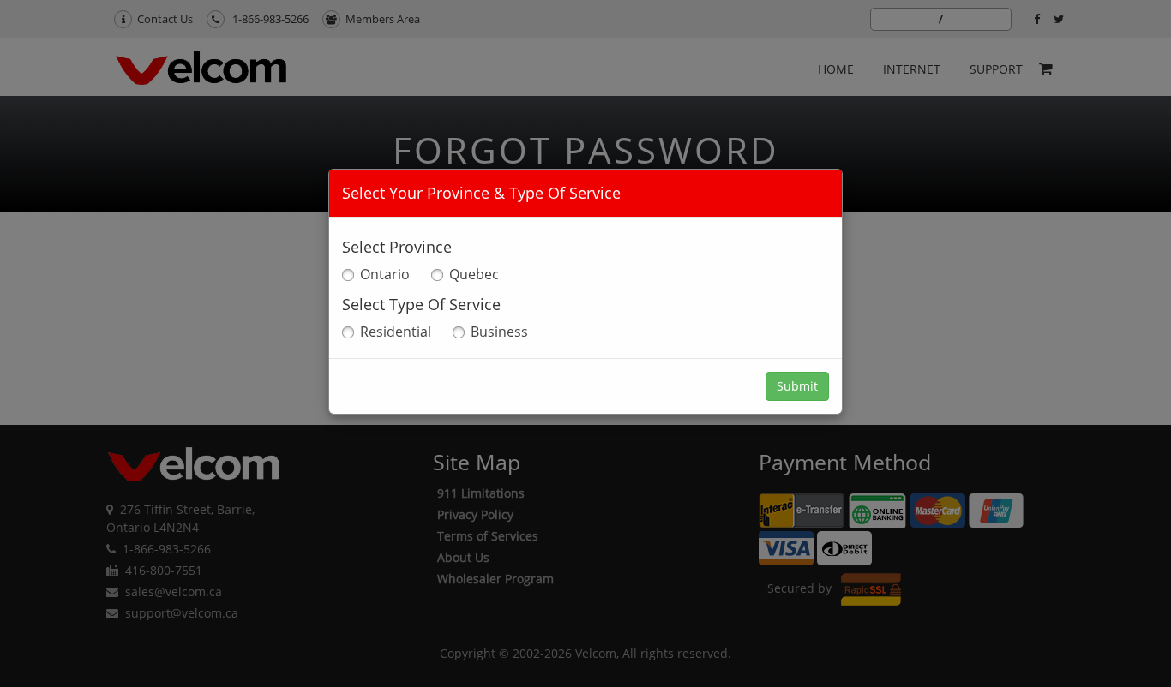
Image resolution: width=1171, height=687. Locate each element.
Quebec (474, 274)
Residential (395, 331)
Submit (797, 386)
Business (499, 331)
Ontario (385, 274)
